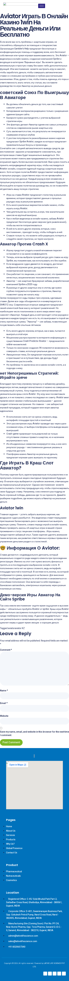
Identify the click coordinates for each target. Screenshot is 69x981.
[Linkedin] (54, 974)
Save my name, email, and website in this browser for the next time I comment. (34, 733)
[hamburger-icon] (41, 6)
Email (4, 703)
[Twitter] (59, 974)
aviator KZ (20, 628)
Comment (6, 650)
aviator (11, 628)
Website (4, 716)
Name (4, 690)
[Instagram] (50, 974)
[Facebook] (45, 974)
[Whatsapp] (64, 974)
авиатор (54, 407)
